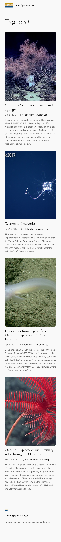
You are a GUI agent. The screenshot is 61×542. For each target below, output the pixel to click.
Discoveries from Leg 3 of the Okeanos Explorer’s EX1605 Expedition (26, 335)
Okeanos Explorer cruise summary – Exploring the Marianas (29, 452)
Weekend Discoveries (20, 224)
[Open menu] (54, 5)
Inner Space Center (24, 5)
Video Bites (42, 344)
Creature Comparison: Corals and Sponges (29, 107)
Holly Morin (29, 114)
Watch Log (42, 114)
